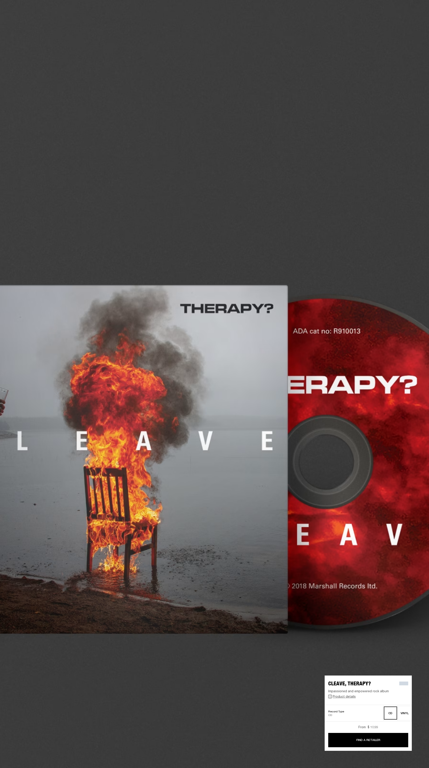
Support (383, 20)
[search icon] (396, 20)
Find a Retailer (368, 740)
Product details (344, 696)
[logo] (18, 18)
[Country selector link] (417, 9)
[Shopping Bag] (410, 20)
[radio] (390, 713)
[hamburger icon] (417, 20)
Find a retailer (402, 9)
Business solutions (355, 9)
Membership (380, 9)
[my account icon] (403, 20)
